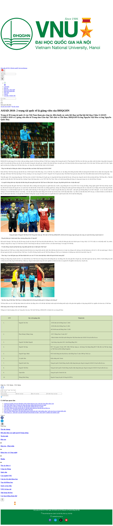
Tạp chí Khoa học (7, 482)
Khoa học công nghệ (9, 89)
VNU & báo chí (6, 489)
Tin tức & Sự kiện (5, 106)
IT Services (20, 68)
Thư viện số (4, 68)
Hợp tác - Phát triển (7, 446)
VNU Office (10, 68)
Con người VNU (6, 476)
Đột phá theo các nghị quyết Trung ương (14, 433)
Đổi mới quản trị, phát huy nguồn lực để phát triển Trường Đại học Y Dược (23, 406)
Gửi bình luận (4, 395)
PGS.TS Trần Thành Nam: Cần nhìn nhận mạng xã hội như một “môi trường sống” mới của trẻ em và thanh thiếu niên (35, 411)
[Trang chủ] (50, 66)
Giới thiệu (6, 86)
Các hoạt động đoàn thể (9, 496)
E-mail (15, 68)
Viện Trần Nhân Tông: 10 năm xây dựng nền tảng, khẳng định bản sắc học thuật (25, 405)
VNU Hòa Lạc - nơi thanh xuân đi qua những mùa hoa (18, 409)
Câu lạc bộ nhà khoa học (9, 479)
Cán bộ (6, 94)
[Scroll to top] (2, 499)
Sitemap (25, 68)
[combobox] (3, 71)
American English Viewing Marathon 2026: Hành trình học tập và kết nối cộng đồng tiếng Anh (29, 403)
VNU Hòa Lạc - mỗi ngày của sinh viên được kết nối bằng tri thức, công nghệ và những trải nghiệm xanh (31, 412)
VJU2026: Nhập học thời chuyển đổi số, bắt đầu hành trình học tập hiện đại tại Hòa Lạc (27, 408)
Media (3, 459)
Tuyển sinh (4, 436)
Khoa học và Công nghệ (9, 452)
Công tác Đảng (6, 469)
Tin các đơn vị (5, 465)
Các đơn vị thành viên (9, 95)
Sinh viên (6, 92)
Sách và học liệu (6, 486)
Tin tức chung (15, 106)
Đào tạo (6, 88)
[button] (56, 417)
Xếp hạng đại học (7, 492)
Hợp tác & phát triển (9, 91)
